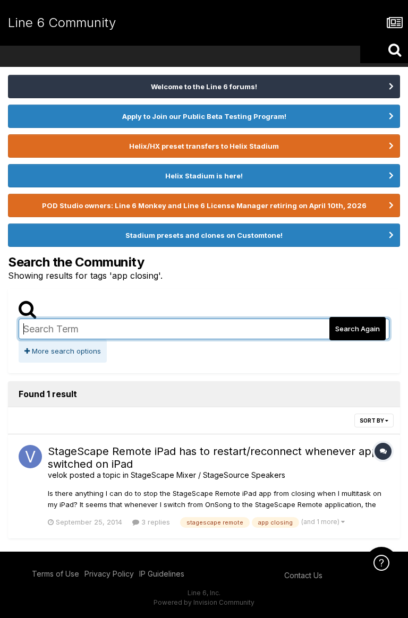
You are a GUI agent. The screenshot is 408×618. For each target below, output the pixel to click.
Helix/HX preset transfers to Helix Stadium (204, 146)
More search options (65, 351)
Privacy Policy (109, 573)
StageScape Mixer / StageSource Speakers (208, 474)
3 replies (154, 522)
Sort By (372, 420)
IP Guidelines (161, 573)
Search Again (357, 328)
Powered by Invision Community (204, 602)
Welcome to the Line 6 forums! (204, 86)
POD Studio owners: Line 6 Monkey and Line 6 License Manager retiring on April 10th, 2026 (204, 205)
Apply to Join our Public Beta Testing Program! (204, 116)
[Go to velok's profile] (30, 456)
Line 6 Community (62, 22)
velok (57, 474)
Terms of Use (55, 573)
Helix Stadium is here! (204, 175)
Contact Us (303, 575)
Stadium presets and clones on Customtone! (204, 235)
